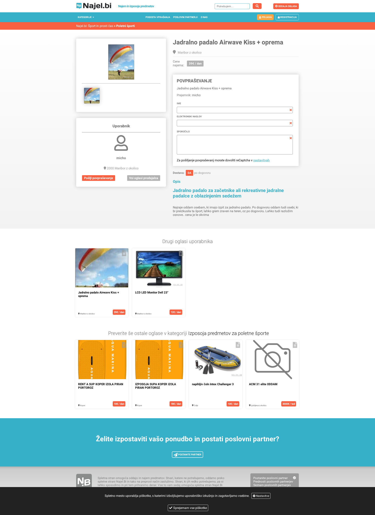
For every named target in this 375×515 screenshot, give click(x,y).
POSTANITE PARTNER (189, 454)
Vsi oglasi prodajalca (143, 178)
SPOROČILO (183, 131)
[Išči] (257, 6)
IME (179, 103)
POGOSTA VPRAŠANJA (158, 17)
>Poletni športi (124, 26)
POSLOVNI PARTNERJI (185, 17)
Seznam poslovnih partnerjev (272, 485)
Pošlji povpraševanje (98, 178)
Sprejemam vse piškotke (190, 508)
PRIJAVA (266, 17)
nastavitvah (261, 160)
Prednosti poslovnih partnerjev (273, 481)
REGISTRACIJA (288, 17)
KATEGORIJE (85, 17)
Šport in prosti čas (100, 26)
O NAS (204, 17)
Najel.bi (81, 26)
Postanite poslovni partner (270, 478)
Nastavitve (262, 495)
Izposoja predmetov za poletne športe (228, 333)
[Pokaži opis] (124, 253)
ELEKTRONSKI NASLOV (189, 116)
